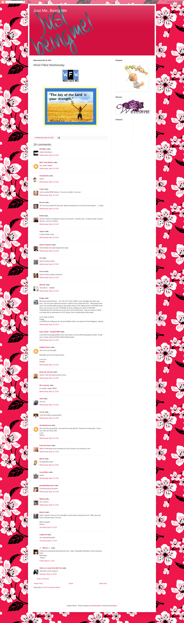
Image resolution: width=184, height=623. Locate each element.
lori (40, 258)
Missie (41, 459)
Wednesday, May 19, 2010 (49, 155)
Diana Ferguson (45, 245)
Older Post (103, 583)
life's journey (44, 385)
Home (71, 583)
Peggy (41, 298)
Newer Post (38, 583)
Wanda (42, 499)
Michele (42, 285)
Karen (41, 271)
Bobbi (41, 216)
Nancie (42, 512)
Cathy (41, 189)
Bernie (42, 202)
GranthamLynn (45, 425)
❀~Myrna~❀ (45, 548)
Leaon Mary (43, 472)
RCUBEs (42, 149)
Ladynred (43, 535)
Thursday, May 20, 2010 (48, 527)
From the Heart (45, 445)
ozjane (41, 231)
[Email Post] (58, 137)
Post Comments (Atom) (51, 587)
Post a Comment (43, 579)
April (41, 399)
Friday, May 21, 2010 (47, 561)
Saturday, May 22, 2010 (48, 574)
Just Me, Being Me (50, 10)
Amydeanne (44, 176)
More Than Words (46, 162)
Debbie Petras (44, 347)
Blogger (114, 606)
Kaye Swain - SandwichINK (49, 332)
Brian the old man (46, 372)
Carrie (41, 412)
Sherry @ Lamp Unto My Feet (50, 568)
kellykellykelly (96, 606)
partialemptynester (46, 485)
